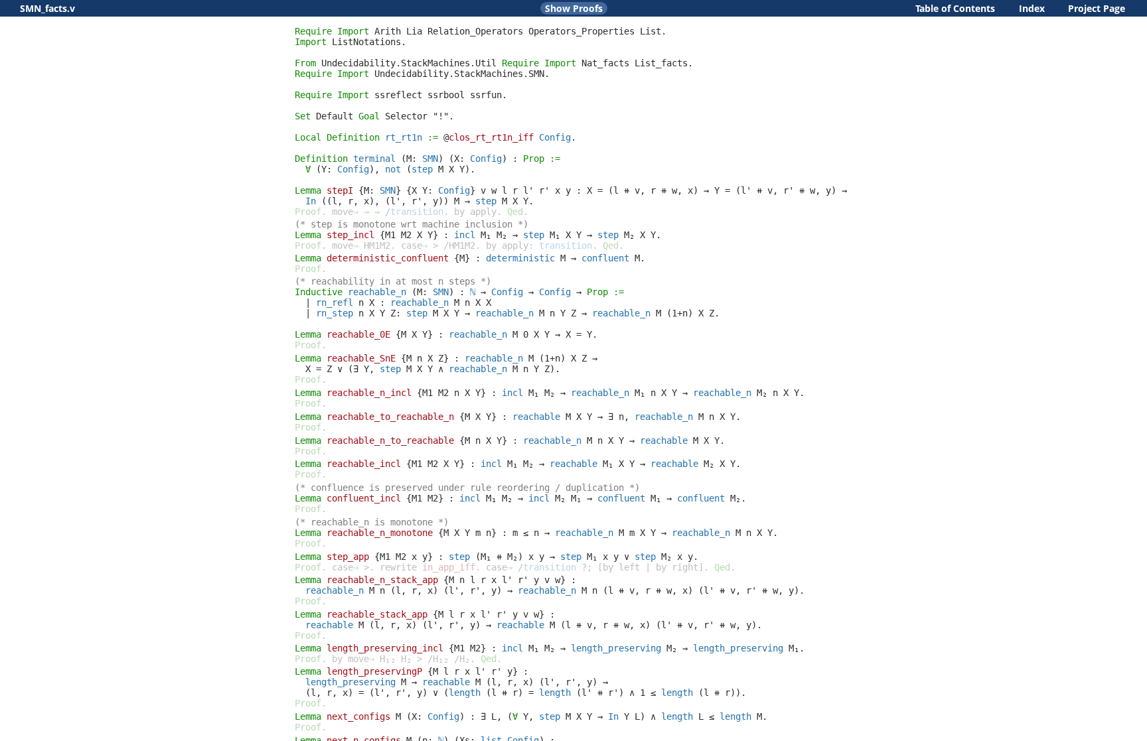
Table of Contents (955, 8)
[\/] (339, 369)
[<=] (525, 532)
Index (1032, 8)
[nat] (472, 292)
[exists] (355, 369)
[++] (626, 190)
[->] (706, 190)
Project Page (1096, 8)
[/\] (440, 369)
